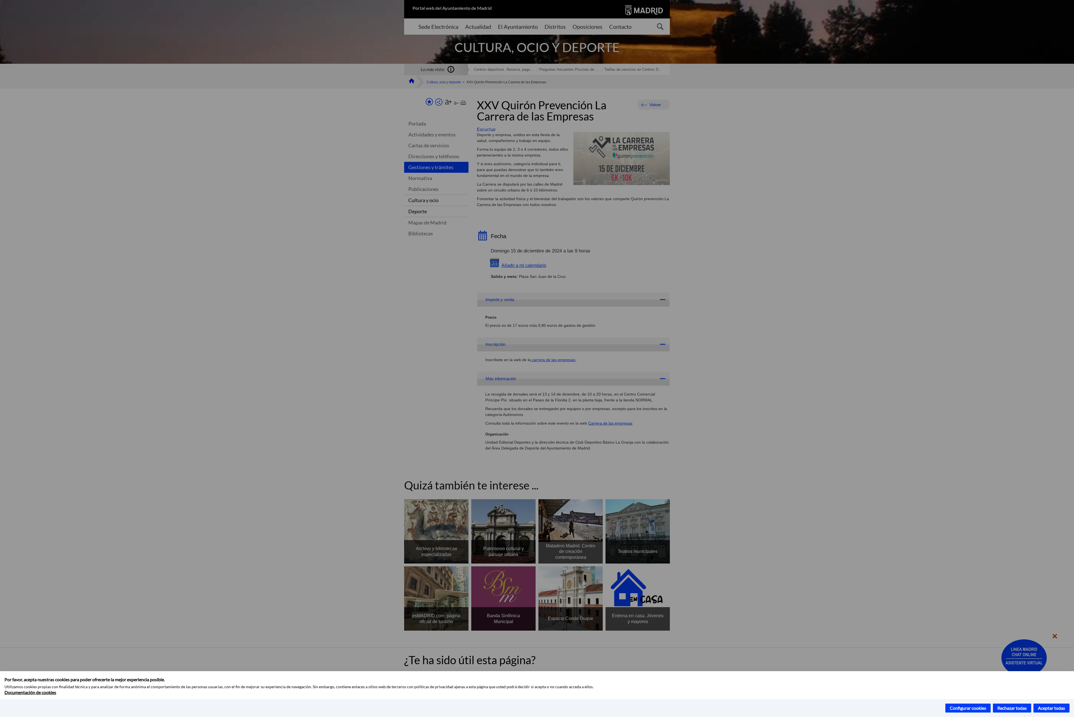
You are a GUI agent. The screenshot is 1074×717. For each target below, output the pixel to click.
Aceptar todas (1051, 708)
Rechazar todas (1012, 708)
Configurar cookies (968, 708)
